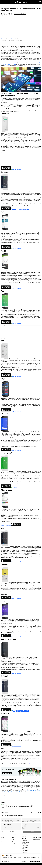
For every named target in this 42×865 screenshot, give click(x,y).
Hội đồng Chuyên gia (15, 843)
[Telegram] (7, 14)
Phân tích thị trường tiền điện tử (25, 843)
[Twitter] (4, 14)
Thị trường (13, 841)
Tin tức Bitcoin (24, 840)
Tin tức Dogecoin (25, 850)
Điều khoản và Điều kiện (31, 790)
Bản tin (12, 844)
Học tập (2, 6)
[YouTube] (2, 14)
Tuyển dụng (3, 843)
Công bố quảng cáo (36, 839)
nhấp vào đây (31, 763)
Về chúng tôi (3, 841)
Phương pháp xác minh (37, 837)
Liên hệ (2, 839)
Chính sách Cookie (27, 859)
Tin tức (12, 837)
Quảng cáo (3, 837)
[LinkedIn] (9, 14)
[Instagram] (12, 14)
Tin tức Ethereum (25, 845)
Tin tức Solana (24, 852)
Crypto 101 (6, 6)
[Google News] (40, 812)
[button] (11, 820)
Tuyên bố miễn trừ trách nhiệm (14, 791)
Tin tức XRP (24, 838)
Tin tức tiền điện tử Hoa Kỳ (25, 848)
